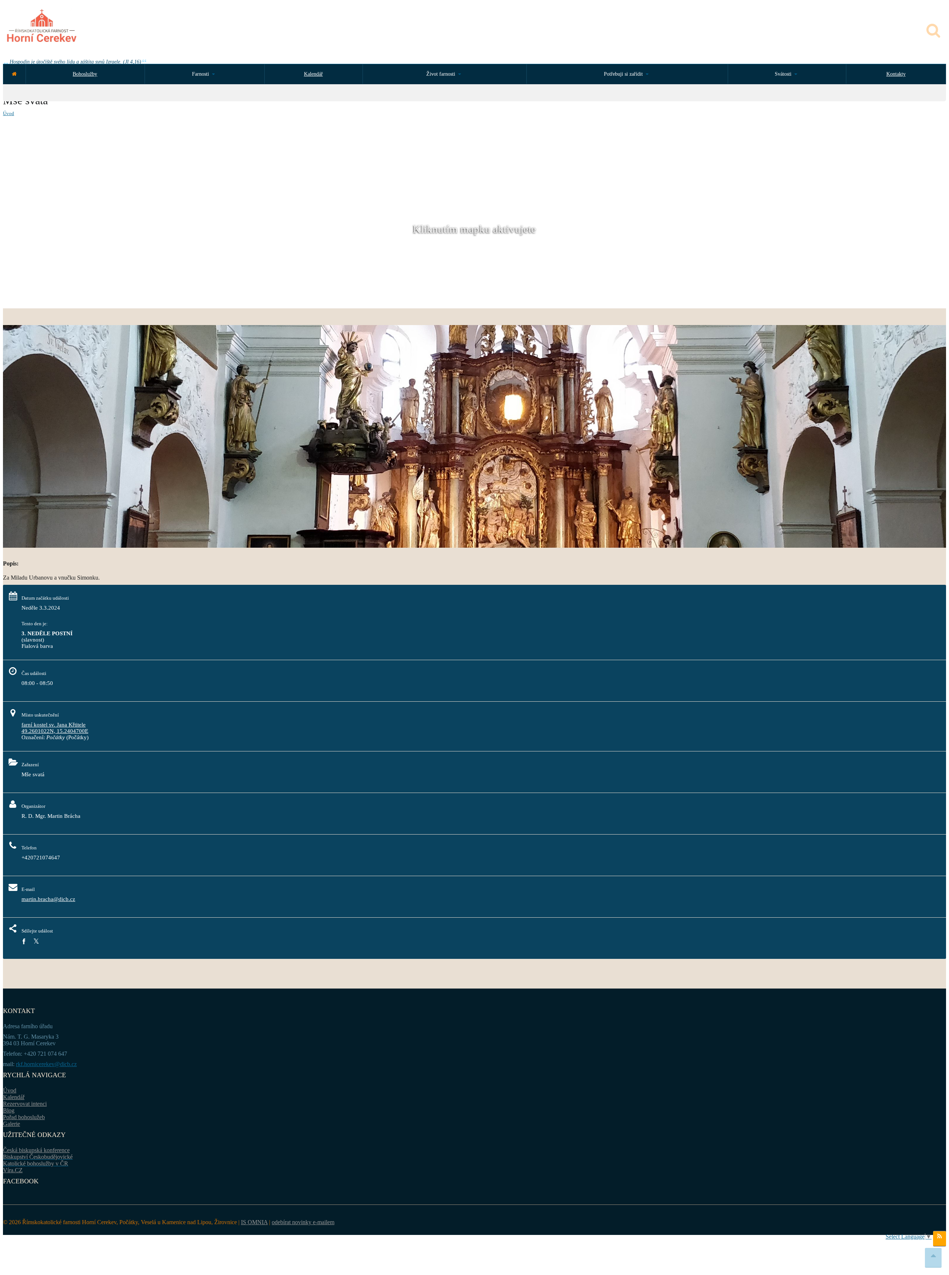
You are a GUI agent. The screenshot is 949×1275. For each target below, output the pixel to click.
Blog (8, 1110)
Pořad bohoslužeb (24, 1117)
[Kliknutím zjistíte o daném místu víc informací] (474, 546)
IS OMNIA (254, 1222)
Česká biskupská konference (36, 1150)
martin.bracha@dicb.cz (48, 899)
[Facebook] (24, 941)
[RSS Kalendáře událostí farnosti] (939, 1238)
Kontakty (896, 74)
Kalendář (313, 74)
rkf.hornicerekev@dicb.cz (46, 1064)
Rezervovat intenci (25, 1104)
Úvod (8, 113)
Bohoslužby (85, 74)
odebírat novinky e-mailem (303, 1222)
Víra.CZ (13, 1170)
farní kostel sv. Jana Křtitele (54, 725)
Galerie (11, 1124)
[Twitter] (36, 941)
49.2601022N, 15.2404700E (55, 731)
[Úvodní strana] (14, 74)
